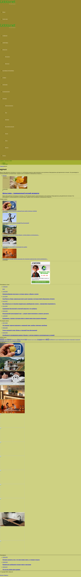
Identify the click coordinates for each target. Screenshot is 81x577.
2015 (2, 339)
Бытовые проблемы (8, 70)
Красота (5, 49)
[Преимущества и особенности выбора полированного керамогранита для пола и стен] (12, 427)
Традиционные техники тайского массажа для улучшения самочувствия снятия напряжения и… (25, 258)
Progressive (29, 339)
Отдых (4, 77)
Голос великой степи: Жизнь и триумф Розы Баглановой (16, 223)
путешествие (72, 339)
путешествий (77, 339)
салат (11, 341)
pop (25, 339)
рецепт (8, 341)
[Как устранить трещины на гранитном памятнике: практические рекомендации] (12, 511)
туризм (14, 341)
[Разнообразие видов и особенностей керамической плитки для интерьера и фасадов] (12, 398)
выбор (33, 339)
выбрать (35, 339)
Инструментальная (9, 126)
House (6, 133)
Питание (5, 84)
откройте (56, 339)
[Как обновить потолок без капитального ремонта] (12, 483)
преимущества (61, 339)
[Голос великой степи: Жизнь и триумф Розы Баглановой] (9, 221)
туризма (18, 341)
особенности (52, 339)
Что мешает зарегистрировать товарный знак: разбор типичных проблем (20, 211)
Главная (2, 166)
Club (5, 339)
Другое (6, 147)
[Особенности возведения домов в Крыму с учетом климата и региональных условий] (9, 233)
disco (18, 339)
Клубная (7, 119)
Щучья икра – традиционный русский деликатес (21, 193)
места (44, 339)
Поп (6, 112)
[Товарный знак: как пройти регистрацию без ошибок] (9, 245)
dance (9, 339)
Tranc (6, 140)
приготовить (67, 339)
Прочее (5, 98)
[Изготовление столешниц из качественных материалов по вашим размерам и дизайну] (12, 525)
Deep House (14, 339)
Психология (6, 91)
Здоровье (5, 42)
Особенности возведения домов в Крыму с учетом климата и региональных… (21, 235)
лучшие (39, 339)
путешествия (3, 341)
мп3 (47, 339)
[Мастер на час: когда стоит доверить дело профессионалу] (12, 497)
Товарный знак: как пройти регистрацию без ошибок (15, 247)
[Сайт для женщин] (8, 4)
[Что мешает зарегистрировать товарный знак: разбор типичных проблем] (9, 209)
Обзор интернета (9, 105)
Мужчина (7, 63)
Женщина (7, 56)
